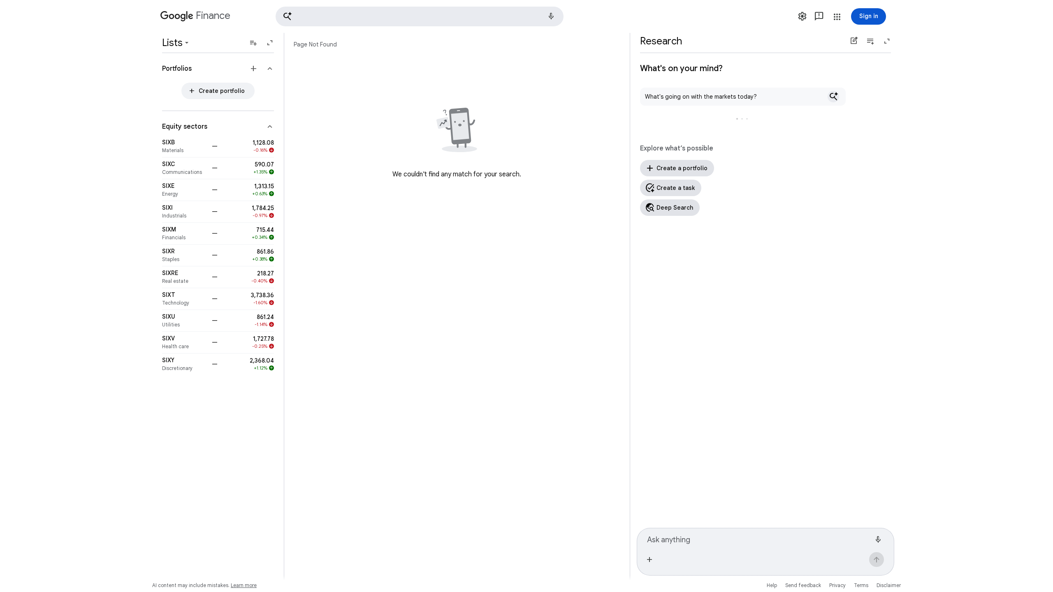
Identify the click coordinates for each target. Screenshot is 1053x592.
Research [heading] (661, 41)
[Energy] (184, 190)
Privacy (837, 585)
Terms (861, 585)
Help (772, 585)
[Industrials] (184, 211)
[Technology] (184, 299)
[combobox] (759, 538)
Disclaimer (889, 585)
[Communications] (184, 168)
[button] (420, 16)
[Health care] (184, 342)
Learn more (244, 585)
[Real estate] (184, 277)
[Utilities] (184, 320)
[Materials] (184, 146)
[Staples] (184, 255)
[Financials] (184, 233)
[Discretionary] (184, 364)
